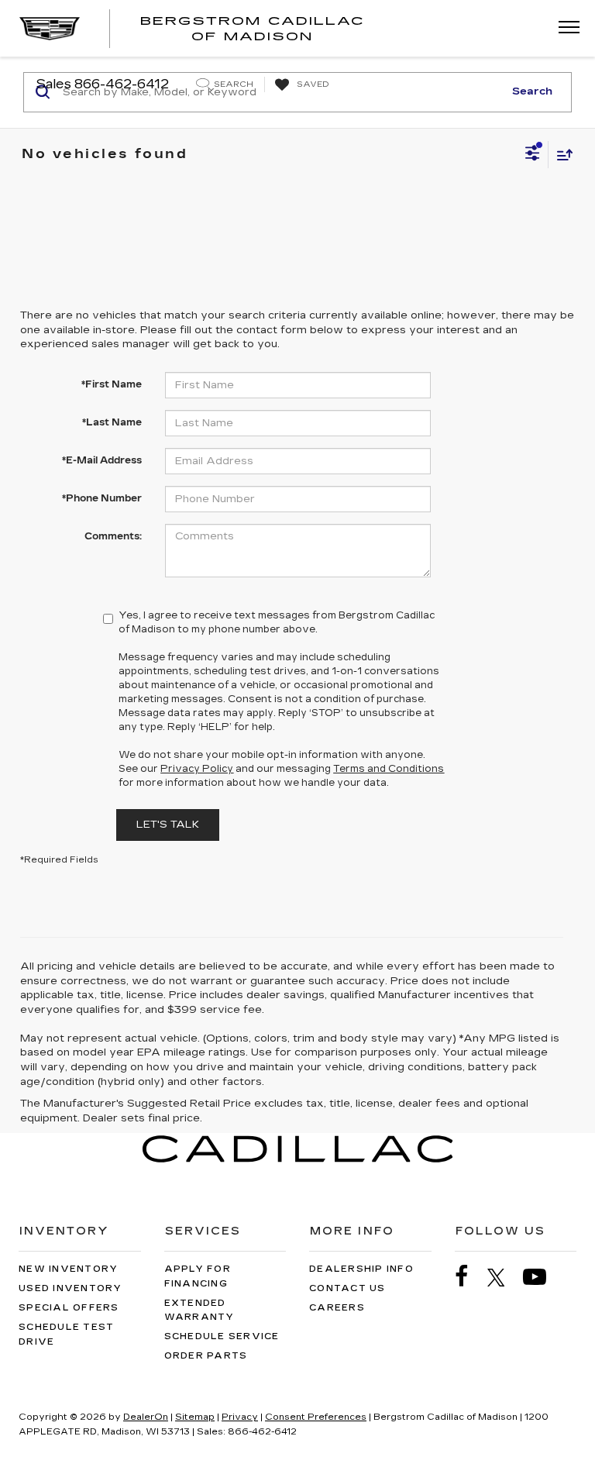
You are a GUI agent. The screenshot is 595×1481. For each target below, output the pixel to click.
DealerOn (145, 1417)
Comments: (113, 536)
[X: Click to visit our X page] (504, 1277)
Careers (337, 1308)
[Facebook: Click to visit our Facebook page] (469, 1277)
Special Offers (69, 1308)
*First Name (111, 384)
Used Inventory (70, 1288)
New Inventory (68, 1269)
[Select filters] (532, 154)
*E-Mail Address (102, 460)
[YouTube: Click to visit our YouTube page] (542, 1277)
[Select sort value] (561, 154)
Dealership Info (361, 1269)
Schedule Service (222, 1336)
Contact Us (347, 1288)
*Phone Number (102, 498)
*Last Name (112, 422)
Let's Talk (167, 824)
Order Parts (206, 1356)
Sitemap (195, 1417)
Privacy (240, 1417)
